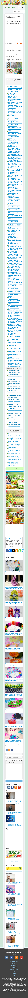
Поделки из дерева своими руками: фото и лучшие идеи (14, 406)
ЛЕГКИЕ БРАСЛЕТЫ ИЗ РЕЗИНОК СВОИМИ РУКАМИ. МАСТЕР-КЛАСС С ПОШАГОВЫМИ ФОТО (15, 172)
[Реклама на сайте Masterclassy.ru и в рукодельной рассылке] (14, 869)
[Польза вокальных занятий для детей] (14, 805)
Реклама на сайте (14, 969)
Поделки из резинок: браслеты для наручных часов (15, 360)
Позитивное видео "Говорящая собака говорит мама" (13, 463)
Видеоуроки (14, 965)
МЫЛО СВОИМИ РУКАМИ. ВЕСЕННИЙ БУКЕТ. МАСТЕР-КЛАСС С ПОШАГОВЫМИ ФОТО (15, 212)
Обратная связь (14, 961)
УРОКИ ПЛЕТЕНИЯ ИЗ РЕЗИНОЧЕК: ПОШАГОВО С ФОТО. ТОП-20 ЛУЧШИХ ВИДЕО (15, 164)
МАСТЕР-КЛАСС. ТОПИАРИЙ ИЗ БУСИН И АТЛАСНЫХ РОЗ (15, 265)
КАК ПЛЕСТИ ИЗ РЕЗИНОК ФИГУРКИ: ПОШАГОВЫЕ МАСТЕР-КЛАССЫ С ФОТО (14, 135)
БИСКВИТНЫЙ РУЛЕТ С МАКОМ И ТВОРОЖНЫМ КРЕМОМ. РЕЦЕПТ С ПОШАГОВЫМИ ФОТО (15, 287)
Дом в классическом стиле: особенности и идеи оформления (14, 372)
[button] (7, 760)
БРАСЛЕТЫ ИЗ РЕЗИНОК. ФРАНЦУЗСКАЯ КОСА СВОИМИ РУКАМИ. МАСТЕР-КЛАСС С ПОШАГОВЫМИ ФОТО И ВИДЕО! (15, 199)
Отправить (14, 780)
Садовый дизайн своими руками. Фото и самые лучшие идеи (14, 426)
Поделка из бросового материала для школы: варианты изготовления (15, 342)
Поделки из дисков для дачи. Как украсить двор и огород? (14, 415)
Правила (14, 973)
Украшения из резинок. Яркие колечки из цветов (14, 355)
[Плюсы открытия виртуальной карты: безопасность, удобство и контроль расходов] (14, 814)
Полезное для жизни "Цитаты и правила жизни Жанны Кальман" (15, 450)
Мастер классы (14, 967)
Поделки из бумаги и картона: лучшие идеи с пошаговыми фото (14, 338)
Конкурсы (14, 963)
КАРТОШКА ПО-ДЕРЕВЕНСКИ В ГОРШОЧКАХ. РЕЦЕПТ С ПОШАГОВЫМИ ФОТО (15, 300)
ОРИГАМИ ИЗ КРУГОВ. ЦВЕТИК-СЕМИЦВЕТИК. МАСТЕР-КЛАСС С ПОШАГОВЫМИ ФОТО (15, 220)
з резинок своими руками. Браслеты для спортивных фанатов (14, 364)
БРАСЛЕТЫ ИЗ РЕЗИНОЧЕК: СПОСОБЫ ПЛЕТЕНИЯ (15, 117)
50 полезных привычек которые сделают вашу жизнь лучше (14, 435)
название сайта (10, 7)
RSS (14, 975)
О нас (14, 971)
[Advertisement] (14, 33)
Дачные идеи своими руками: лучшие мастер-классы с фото (14, 401)
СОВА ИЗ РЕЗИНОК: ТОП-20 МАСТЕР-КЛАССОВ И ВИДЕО (14, 206)
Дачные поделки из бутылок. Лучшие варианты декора (13, 420)
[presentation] (6, 760)
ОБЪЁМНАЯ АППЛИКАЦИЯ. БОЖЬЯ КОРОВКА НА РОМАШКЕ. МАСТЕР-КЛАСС (14, 111)
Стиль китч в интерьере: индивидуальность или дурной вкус (14, 377)
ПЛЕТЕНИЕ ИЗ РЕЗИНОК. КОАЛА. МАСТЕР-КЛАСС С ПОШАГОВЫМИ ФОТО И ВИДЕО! (15, 142)
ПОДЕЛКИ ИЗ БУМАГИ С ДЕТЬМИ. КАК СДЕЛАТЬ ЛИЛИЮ (15, 306)
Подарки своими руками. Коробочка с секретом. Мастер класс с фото (14, 945)
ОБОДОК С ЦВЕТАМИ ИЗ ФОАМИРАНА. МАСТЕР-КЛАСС (14, 269)
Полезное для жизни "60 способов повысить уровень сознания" (14, 440)
